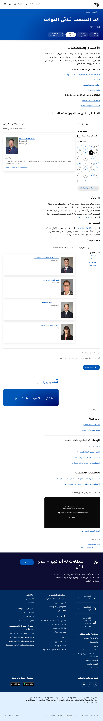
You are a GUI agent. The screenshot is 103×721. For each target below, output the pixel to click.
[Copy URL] (59, 512)
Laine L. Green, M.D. (27, 139)
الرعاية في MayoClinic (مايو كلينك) (56, 34)
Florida (93, 259)
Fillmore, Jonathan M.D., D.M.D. (46, 258)
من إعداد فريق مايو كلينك (91, 353)
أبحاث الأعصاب (83, 217)
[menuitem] (94, 35)
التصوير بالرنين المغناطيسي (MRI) (87, 452)
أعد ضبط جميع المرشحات (88, 188)
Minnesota (92, 262)
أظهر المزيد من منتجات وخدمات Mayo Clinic (84, 484)
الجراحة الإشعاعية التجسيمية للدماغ (87, 458)
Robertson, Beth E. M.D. (49, 326)
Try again (72, 517)
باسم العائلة (82, 142)
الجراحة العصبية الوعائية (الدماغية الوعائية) (81, 75)
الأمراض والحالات (91, 12)
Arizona (93, 256)
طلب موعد (92, 27)
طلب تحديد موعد (91, 367)
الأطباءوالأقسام (70, 34)
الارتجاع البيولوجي (94, 446)
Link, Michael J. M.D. (51, 280)
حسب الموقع (82, 131)
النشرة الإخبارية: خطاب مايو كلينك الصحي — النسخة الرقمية (78, 479)
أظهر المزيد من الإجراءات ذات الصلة (87, 463)
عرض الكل (92, 266)
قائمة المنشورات (83, 228)
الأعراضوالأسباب (94, 34)
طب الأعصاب (94, 90)
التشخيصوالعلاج (83, 34)
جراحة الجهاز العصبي (91, 85)
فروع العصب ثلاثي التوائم (91, 430)
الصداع (97, 80)
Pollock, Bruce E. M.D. (50, 303)
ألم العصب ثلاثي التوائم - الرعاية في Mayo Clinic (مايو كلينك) (78, 358)
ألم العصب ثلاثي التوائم (72, 20)
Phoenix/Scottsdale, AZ (89, 136)
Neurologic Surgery (91, 101)
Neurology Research (90, 106)
